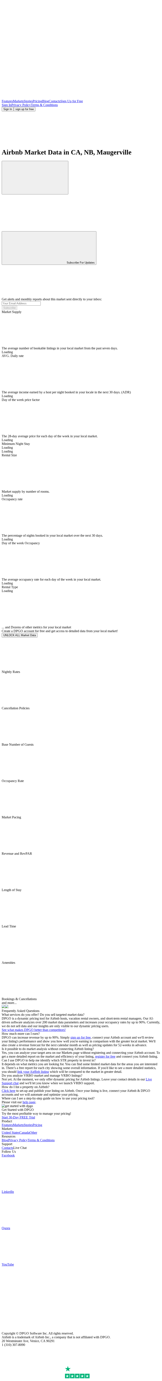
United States (10, 1132)
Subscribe (9, 307)
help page (29, 1102)
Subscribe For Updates (81, 262)
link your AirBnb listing (33, 1071)
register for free (105, 1056)
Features (7, 101)
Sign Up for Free (71, 101)
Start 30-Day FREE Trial (18, 1117)
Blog (45, 101)
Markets (18, 101)
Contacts (54, 101)
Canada (24, 1132)
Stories (28, 101)
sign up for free (24, 109)
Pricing (37, 101)
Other (33, 1132)
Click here (8, 1090)
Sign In (6, 105)
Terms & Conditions (44, 105)
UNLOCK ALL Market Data (19, 635)
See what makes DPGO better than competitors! (34, 1030)
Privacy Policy (21, 105)
